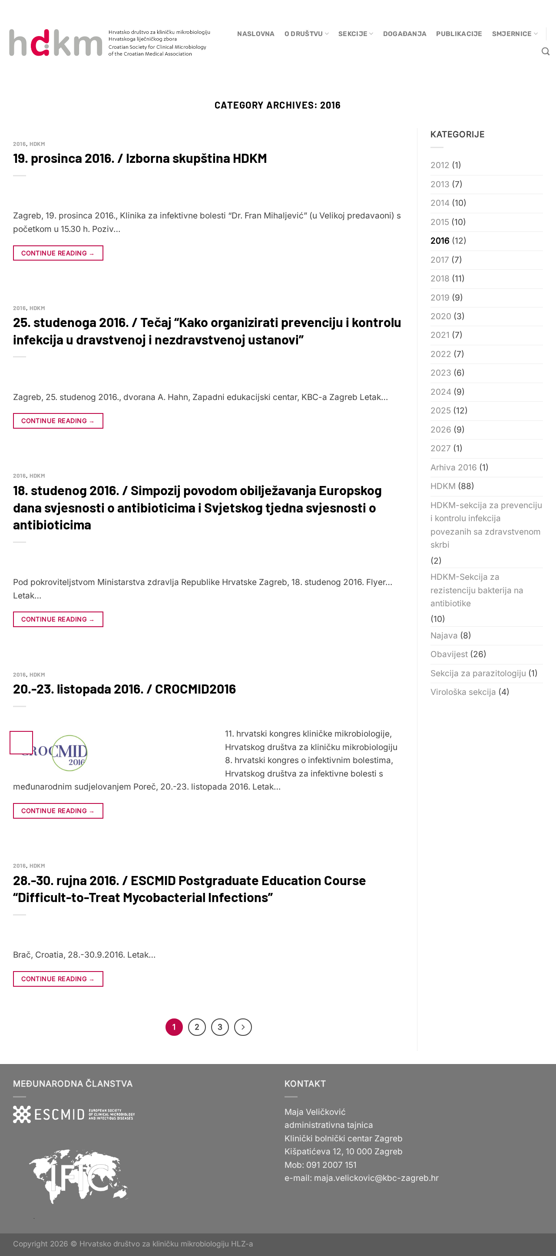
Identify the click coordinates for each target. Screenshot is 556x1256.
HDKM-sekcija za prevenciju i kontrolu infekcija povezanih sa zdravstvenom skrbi (486, 525)
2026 (440, 430)
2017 (439, 260)
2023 (440, 373)
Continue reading (58, 253)
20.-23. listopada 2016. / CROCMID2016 (124, 688)
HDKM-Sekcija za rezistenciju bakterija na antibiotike (476, 590)
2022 (440, 354)
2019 (440, 298)
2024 (440, 392)
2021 (440, 335)
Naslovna (256, 34)
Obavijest (449, 654)
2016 (19, 143)
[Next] (243, 1027)
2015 (439, 222)
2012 (440, 165)
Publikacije (459, 34)
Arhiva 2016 (453, 468)
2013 (440, 184)
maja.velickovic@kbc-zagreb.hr (376, 1178)
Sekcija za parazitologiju (478, 673)
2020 (440, 316)
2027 (440, 448)
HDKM (38, 143)
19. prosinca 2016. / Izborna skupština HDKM (140, 157)
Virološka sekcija (463, 692)
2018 (440, 279)
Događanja (405, 34)
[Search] (545, 52)
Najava (444, 636)
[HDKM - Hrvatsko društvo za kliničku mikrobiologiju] (111, 43)
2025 (440, 411)
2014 (440, 203)
